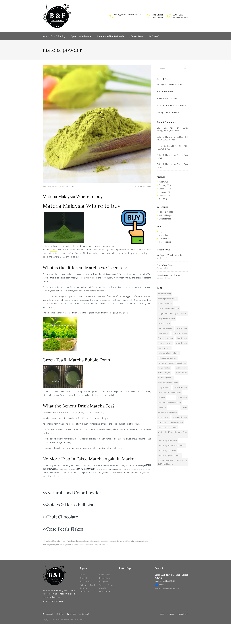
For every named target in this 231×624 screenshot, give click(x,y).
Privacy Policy (182, 614)
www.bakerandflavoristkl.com (167, 588)
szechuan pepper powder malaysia (170, 422)
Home (82, 574)
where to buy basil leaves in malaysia (171, 445)
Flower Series (137, 36)
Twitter (61, 614)
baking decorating (164, 294)
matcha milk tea (141, 541)
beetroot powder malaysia (167, 299)
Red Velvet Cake (105, 578)
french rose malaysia (180, 333)
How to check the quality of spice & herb (172, 363)
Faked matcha (72, 541)
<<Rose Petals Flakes (63, 529)
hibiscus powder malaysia (167, 358)
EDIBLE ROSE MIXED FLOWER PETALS (171, 105)
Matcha (53, 249)
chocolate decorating (165, 328)
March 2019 (163, 181)
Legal (162, 614)
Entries (163, 235)
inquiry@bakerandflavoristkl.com (128, 14)
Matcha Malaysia (53, 541)
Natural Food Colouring (54, 36)
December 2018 (165, 188)
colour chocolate (181, 328)
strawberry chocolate (180, 417)
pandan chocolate (181, 387)
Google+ (85, 614)
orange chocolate (164, 387)
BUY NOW (154, 36)
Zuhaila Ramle (163, 146)
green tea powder (86, 541)
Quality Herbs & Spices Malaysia (169, 392)
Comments (165, 238)
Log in (161, 231)
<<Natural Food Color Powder (72, 492)
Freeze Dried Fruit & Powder (111, 36)
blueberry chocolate (165, 304)
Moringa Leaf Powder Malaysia (169, 84)
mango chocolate (164, 368)
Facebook (49, 614)
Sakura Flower (104, 591)
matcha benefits (101, 541)
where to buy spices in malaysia (169, 455)
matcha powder (49, 544)
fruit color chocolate (165, 343)
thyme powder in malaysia (167, 427)
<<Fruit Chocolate (60, 517)
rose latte (161, 397)
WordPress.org (165, 242)
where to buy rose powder (167, 450)
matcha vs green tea (64, 544)
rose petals (162, 407)
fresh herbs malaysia (165, 338)
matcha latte (113, 541)
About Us (83, 578)
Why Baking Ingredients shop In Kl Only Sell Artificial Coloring (172, 462)
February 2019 (165, 185)
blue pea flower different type (168, 308)
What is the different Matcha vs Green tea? (91, 544)
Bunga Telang (104, 574)
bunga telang (163, 313)
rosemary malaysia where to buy (169, 402)
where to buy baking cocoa (167, 440)
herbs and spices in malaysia (168, 353)
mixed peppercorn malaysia (168, 383)
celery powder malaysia (166, 318)
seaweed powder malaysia (167, 412)
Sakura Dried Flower (165, 91)
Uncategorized (165, 218)
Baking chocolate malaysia (168, 112)
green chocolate (181, 343)
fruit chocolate (182, 338)
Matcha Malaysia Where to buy (73, 196)
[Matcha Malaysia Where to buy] (97, 123)
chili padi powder (164, 323)
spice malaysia (163, 417)
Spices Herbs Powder (81, 36)
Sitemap (171, 614)
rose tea (184, 407)
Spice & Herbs (85, 581)
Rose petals (103, 581)
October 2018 (164, 195)
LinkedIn (73, 614)
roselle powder (182, 397)
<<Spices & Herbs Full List (68, 504)
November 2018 (165, 192)
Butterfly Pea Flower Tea (178, 313)
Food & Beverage (166, 212)
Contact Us (84, 591)
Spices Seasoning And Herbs (168, 98)
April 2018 (163, 199)
